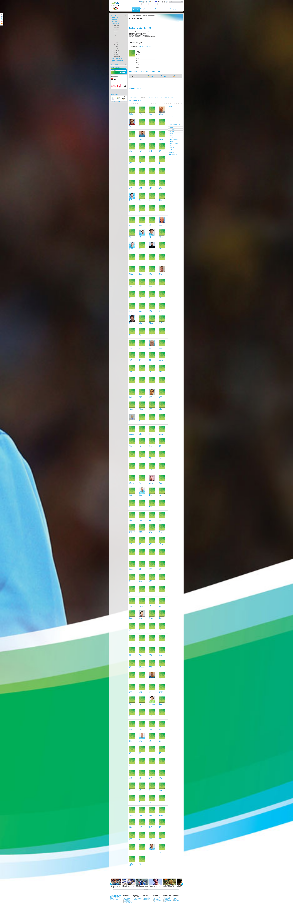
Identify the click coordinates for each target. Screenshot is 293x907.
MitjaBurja (140, 212)
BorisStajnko (160, 704)
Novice (172, 97)
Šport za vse (158, 9)
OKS (134, 15)
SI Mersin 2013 (115, 25)
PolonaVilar (140, 827)
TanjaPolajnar (160, 618)
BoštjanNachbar (150, 556)
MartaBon (140, 175)
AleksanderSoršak (161, 692)
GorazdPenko (130, 606)
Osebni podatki (134, 46)
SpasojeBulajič (130, 212)
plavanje (172, 135)
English (158, 1)
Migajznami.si (176, 900)
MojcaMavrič (130, 520)
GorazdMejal (150, 520)
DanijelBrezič (150, 188)
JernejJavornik (131, 360)
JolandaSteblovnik (151, 716)
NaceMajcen (160, 470)
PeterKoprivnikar (151, 421)
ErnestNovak (150, 569)
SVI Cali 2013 (126, 899)
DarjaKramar (140, 434)
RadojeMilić (150, 544)
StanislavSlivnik (131, 692)
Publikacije (166, 899)
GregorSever (130, 679)
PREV (111, 884)
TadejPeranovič (141, 606)
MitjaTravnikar (141, 778)
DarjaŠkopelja (151, 741)
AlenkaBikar (130, 163)
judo (171, 118)
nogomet (172, 131)
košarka (171, 127)
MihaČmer (130, 237)
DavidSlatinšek (161, 679)
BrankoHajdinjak (161, 311)
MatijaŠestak (140, 741)
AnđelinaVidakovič (161, 815)
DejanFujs (160, 286)
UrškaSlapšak (150, 679)
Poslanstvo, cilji (157, 897)
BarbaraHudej (130, 335)
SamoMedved (140, 520)
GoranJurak (150, 372)
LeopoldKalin (160, 372)
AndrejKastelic (150, 384)
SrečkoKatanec (130, 397)
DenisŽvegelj (140, 864)
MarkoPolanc (130, 630)
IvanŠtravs (140, 753)
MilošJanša (150, 348)
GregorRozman (150, 655)
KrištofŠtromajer (161, 753)
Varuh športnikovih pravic (157, 901)
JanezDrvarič (140, 274)
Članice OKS (145, 4)
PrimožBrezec (140, 188)
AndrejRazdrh (130, 655)
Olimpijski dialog (167, 898)
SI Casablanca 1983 (116, 41)
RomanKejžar (150, 397)
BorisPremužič (131, 642)
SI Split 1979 (115, 42)
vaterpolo (172, 147)
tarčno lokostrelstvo (174, 143)
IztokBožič (160, 175)
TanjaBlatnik (160, 163)
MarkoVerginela (131, 815)
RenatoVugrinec (151, 839)
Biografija (141, 46)
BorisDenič (150, 249)
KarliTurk (140, 790)
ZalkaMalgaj (140, 483)
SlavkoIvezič (150, 335)
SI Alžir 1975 (115, 44)
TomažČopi (150, 237)
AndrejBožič (150, 175)
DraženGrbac (160, 298)
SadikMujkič (140, 556)
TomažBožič (130, 188)
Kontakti (171, 4)
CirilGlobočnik (141, 298)
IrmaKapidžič (131, 384)
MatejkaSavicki (150, 667)
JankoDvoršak (150, 274)
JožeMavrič (160, 507)
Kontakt (165, 901)
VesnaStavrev (140, 716)
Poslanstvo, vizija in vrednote (137, 899)
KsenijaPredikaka (151, 630)
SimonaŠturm (130, 765)
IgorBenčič (130, 151)
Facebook (176, 897)
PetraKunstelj (150, 446)
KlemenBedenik (140, 139)
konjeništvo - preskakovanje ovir (176, 125)
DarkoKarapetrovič (141, 384)
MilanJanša (140, 348)
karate (171, 122)
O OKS (139, 4)
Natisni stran (166, 2)
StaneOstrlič (150, 593)
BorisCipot (130, 225)
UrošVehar (140, 802)
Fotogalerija (166, 97)
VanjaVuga (140, 839)
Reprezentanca (142, 97)
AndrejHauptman (131, 323)
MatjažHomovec (151, 323)
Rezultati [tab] (171, 152)
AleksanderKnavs (151, 409)
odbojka (171, 133)
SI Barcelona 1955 (116, 54)
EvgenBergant (160, 151)
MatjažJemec (150, 360)
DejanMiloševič (161, 544)
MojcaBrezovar (161, 188)
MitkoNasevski (131, 569)
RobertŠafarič (150, 729)
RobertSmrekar (150, 692)
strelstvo (171, 141)
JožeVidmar (130, 827)
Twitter (142, 2)
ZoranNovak (140, 581)
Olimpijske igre (115, 17)
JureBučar (140, 200)
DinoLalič (130, 458)
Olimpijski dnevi (147, 898)
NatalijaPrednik (160, 630)
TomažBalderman (151, 126)
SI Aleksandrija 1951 (116, 56)
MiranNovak (130, 581)
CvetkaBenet (140, 151)
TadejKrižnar (130, 446)
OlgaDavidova (161, 237)
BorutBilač (140, 163)
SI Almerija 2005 (115, 29)
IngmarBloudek (130, 175)
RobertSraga (140, 704)
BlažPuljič (150, 642)
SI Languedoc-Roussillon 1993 (118, 35)
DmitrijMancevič (151, 483)
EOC (152, 2)
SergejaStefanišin (161, 716)
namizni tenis (172, 129)
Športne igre (136, 9)
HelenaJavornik (160, 348)
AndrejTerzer (150, 765)
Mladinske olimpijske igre (117, 58)
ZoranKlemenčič (141, 409)
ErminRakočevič (161, 642)
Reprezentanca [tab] (173, 154)
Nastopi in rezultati (148, 46)
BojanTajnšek (140, 765)
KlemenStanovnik (131, 716)
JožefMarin (160, 495)
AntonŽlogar (160, 851)
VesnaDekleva (140, 249)
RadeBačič (130, 126)
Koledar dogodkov (147, 897)
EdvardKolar (130, 421)
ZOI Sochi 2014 (127, 898)
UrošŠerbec (130, 741)
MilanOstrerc (140, 593)
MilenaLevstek (130, 470)
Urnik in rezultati (158, 97)
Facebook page (140, 2)
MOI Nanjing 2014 (127, 901)
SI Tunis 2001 (115, 31)
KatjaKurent (160, 446)
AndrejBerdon (150, 151)
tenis (171, 145)
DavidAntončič (150, 114)
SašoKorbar (160, 421)
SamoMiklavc (160, 532)
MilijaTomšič (160, 765)
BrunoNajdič (160, 556)
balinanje (172, 112)
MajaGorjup (150, 298)
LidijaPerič (150, 606)
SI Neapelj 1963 (115, 50)
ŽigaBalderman (161, 126)
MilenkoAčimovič (131, 114)
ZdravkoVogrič (150, 827)
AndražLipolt (150, 470)
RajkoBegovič (150, 139)
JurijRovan (140, 655)
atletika (171, 110)
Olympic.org (150, 2)
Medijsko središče (153, 4)
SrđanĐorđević (161, 274)
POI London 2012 (127, 897)
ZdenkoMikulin (130, 544)
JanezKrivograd (161, 434)
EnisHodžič (140, 323)
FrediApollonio (161, 114)
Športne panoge (114, 64)
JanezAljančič (140, 114)
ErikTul (130, 790)
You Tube (175, 899)
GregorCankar (150, 212)
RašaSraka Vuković (152, 704)
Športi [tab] (170, 106)
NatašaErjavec (130, 286)
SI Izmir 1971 (115, 46)
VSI (181, 103)
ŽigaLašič (150, 458)
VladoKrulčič (140, 446)
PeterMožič (130, 556)
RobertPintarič (140, 618)
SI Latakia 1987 (115, 39)
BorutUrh (150, 790)
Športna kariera (178, 9)
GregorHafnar (140, 311)
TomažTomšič (130, 778)
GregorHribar (160, 323)
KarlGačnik (130, 298)
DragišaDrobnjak (131, 274)
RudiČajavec (160, 225)
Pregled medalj (150, 97)
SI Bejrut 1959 (115, 52)
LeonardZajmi (160, 839)
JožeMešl (160, 520)
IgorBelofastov (161, 139)
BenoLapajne (140, 458)
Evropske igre (114, 19)
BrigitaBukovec (160, 200)
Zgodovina (156, 898)
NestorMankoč (130, 495)
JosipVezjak (150, 815)
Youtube (2, 21)
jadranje (171, 116)
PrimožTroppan (150, 778)
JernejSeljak (160, 667)
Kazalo (181, 4)
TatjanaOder (160, 581)
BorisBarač (130, 139)
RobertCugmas (140, 225)
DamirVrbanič (130, 839)
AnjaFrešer (150, 286)
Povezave (177, 4)
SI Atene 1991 (115, 37)
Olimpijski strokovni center (147, 9)
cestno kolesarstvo (174, 114)
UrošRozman (160, 655)
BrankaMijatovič (141, 532)
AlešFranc (140, 286)
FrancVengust (160, 802)
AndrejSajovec (130, 667)
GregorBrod (130, 200)
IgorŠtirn (130, 753)
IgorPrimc (140, 642)
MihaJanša (130, 348)
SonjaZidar (130, 851)
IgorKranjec (150, 434)
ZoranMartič (140, 507)
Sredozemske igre (115, 23)
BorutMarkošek (131, 507)
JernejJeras (130, 372)
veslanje (171, 149)
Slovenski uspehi (133, 97)
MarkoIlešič (140, 335)
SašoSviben (140, 729)
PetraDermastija (131, 261)
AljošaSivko (140, 679)
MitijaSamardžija (141, 667)
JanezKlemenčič (131, 409)
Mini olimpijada (146, 899)
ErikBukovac (150, 200)
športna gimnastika (174, 139)
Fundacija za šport (145, 2)
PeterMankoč (140, 495)
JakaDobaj (140, 261)
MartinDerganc (160, 249)
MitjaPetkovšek (131, 618)
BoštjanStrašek (130, 729)
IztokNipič (140, 569)
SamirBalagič (140, 126)
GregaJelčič (140, 360)
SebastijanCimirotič (161, 212)
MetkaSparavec (131, 704)
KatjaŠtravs (150, 753)
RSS (2, 23)
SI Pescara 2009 (115, 27)
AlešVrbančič (160, 827)
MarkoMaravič (150, 495)
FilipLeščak (160, 458)
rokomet (171, 137)
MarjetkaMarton (150, 507)
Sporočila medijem (167, 897)
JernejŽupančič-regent (131, 864)
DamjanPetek (160, 606)
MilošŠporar (160, 741)
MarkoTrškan (160, 778)
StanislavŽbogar (141, 851)
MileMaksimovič (131, 483)
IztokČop (140, 237)
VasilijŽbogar (150, 851)
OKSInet (166, 4)
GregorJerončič (140, 372)
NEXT (182, 884)
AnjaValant (130, 802)
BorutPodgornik (151, 618)
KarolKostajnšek (131, 434)
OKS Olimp (160, 4)
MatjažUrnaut (160, 790)
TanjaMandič (160, 483)
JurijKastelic (160, 384)
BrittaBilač (150, 163)
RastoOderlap (130, 593)
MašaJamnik (160, 335)
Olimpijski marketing (168, 9)
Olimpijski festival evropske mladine (117, 61)
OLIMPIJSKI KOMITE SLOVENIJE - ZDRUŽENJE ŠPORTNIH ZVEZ (115, 5)
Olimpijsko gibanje (132, 4)
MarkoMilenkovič (141, 544)
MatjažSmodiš (140, 692)
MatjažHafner (150, 311)
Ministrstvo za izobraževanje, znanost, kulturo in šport (147, 2)
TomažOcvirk (150, 581)
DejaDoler (150, 261)
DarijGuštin (130, 311)
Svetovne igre (114, 21)
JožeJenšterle (161, 360)
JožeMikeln (150, 532)
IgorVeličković (151, 802)
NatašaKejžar (140, 397)
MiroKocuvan (160, 409)
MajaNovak (160, 569)
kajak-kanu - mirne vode (175, 120)
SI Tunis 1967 (115, 48)
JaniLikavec (140, 470)
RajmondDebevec (131, 249)
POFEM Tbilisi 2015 (128, 902)
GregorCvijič (150, 225)
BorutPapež (160, 593)
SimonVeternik (140, 815)
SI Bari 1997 (115, 33)
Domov (130, 9)
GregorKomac (140, 421)
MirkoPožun (140, 630)
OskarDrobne (160, 261)
